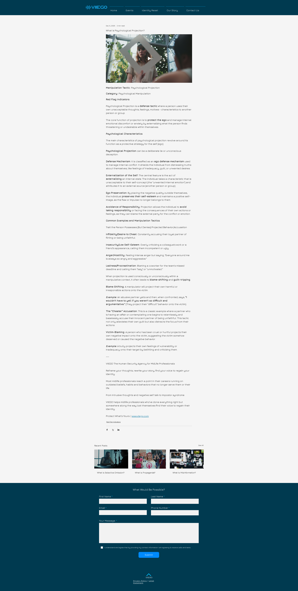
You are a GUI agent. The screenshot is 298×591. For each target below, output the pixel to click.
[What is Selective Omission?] (111, 459)
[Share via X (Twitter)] (113, 430)
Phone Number (159, 508)
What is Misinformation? (184, 472)
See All (201, 445)
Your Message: (107, 521)
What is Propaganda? (145, 472)
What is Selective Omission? (110, 472)
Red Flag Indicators (113, 422)
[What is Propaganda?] (149, 459)
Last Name (157, 496)
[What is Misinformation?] (187, 459)
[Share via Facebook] (107, 430)
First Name (105, 496)
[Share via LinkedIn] (118, 430)
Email (102, 508)
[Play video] (149, 58)
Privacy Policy (140, 581)
